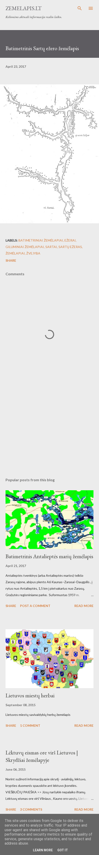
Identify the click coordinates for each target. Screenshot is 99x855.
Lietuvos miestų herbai (30, 695)
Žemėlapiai (15, 253)
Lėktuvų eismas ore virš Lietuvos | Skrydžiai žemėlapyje (42, 756)
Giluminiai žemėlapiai (25, 247)
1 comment (30, 725)
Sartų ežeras (70, 247)
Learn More (43, 850)
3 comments (31, 809)
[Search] (79, 8)
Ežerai (70, 240)
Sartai (51, 247)
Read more (83, 606)
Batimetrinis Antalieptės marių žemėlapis (49, 556)
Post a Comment (35, 606)
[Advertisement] (49, 430)
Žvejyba (33, 253)
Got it (62, 850)
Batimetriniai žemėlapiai (40, 240)
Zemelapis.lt (24, 8)
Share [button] (11, 260)
